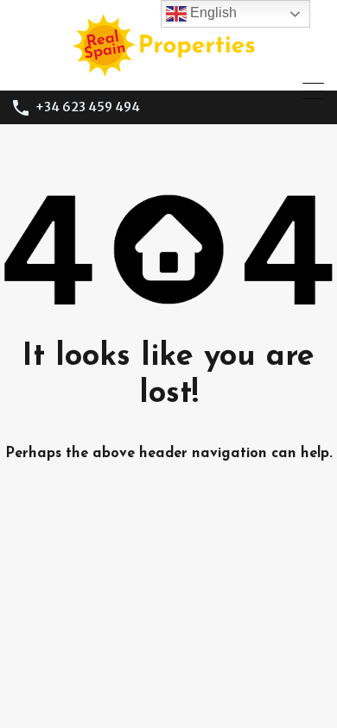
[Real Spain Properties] (169, 69)
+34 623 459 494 (87, 107)
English (212, 12)
